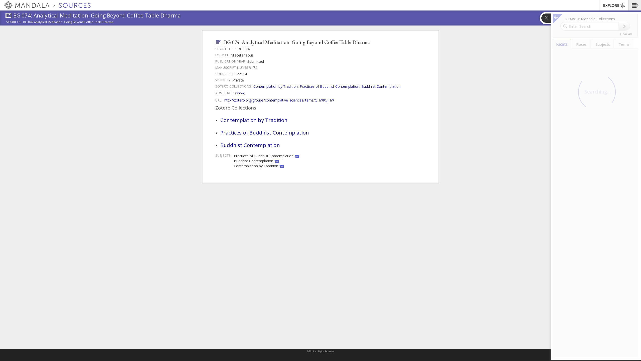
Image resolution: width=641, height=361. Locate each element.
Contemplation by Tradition (275, 86)
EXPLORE (611, 6)
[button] (634, 5)
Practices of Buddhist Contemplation (329, 86)
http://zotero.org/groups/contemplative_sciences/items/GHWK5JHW (279, 100)
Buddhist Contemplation (381, 86)
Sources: (14, 22)
